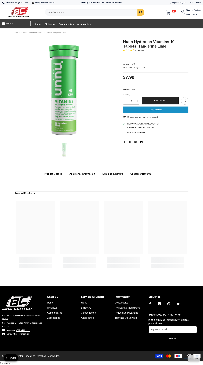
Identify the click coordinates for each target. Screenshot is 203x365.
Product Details (53, 174)
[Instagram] (159, 303)
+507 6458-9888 (23, 330)
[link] (35, 261)
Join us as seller (6, 363)
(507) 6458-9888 (21, 3)
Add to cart (160, 101)
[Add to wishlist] (184, 101)
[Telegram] (130, 142)
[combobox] (91, 12)
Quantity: (126, 95)
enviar (172, 338)
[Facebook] (124, 142)
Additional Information (82, 174)
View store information (136, 133)
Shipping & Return (112, 174)
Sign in (188, 11)
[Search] (94, 12)
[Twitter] (178, 303)
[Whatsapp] (141, 142)
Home (17, 33)
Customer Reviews (141, 174)
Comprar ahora (156, 110)
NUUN (133, 64)
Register (197, 10)
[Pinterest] (168, 303)
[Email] (135, 142)
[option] (64, 89)
